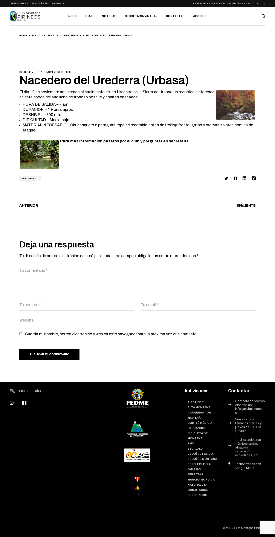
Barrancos (197, 428)
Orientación (198, 489)
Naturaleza (197, 484)
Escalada (195, 448)
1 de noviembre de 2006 (56, 72)
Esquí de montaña (202, 459)
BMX (191, 443)
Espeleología (199, 464)
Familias (194, 469)
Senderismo (72, 35)
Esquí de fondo (200, 453)
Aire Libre (196, 402)
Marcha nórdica (201, 479)
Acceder (200, 16)
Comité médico (200, 422)
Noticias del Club (45, 35)
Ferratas (195, 474)
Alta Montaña (199, 407)
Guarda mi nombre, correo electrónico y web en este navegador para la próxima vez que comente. (111, 334)
